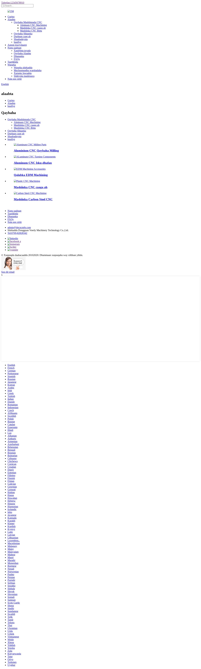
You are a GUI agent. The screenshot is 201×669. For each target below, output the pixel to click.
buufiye (17, 42)
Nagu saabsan (14, 47)
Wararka (12, 64)
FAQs (17, 59)
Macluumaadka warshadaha (27, 70)
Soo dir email (7, 272)
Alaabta (11, 19)
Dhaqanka (19, 56)
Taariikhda (13, 62)
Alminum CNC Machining (33, 25)
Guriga (11, 16)
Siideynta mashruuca (24, 76)
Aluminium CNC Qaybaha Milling (36, 150)
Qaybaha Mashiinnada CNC (28, 22)
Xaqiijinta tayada (22, 50)
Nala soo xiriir (15, 79)
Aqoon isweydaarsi (17, 45)
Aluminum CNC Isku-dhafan (33, 162)
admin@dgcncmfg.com (19, 227)
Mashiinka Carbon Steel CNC (33, 199)
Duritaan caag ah (22, 36)
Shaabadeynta (21, 39)
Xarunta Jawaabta (23, 73)
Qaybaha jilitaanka (23, 33)
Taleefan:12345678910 (12, 2)
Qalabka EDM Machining (31, 175)
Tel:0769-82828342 (17, 233)
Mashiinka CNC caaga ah (33, 28)
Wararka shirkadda (23, 67)
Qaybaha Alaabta (22, 53)
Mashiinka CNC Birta (31, 30)
